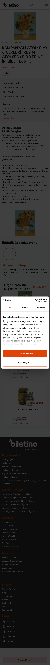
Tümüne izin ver (25, 354)
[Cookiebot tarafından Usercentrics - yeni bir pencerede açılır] (35, 300)
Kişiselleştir (23, 362)
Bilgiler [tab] (25, 308)
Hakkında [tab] (41, 308)
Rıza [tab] (9, 308)
